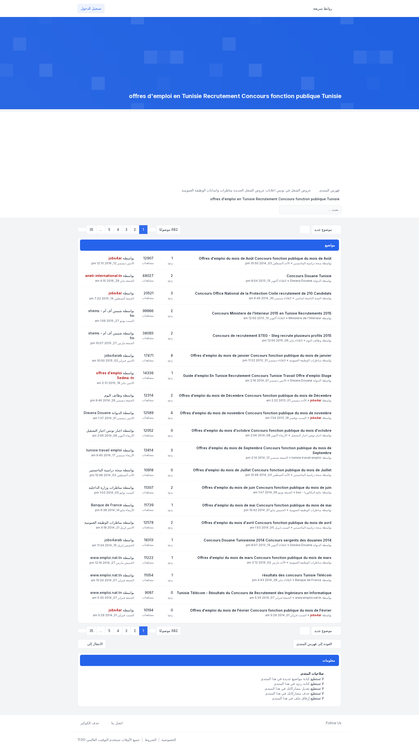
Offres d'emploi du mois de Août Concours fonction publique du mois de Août (265, 258)
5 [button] (109, 229)
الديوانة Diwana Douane (305, 281)
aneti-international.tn (103, 276)
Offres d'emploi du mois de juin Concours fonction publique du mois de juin (266, 487)
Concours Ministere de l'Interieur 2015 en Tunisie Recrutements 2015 (271, 313)
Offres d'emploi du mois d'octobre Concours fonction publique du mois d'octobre (261, 430)
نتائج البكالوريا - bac (308, 492)
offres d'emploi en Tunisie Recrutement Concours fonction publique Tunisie (235, 96)
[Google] (311, 723)
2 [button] (135, 229)
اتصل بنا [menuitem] (117, 723)
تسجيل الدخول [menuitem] (91, 8)
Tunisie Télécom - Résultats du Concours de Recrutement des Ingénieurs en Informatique (254, 593)
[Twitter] (319, 723)
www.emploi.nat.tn (106, 558)
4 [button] (118, 229)
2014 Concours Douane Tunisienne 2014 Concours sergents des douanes (267, 540)
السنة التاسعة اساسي (308, 298)
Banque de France (106, 505)
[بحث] (293, 210)
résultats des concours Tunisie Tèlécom (296, 575)
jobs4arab (113, 355)
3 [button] (126, 229)
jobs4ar (115, 258)
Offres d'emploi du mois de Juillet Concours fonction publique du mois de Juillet (262, 470)
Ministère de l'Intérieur (305, 318)
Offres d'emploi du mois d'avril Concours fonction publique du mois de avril (266, 523)
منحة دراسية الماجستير (307, 263)
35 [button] (91, 229)
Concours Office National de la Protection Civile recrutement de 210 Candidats (263, 293)
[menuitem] (324, 8)
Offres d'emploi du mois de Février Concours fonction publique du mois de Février (260, 610)
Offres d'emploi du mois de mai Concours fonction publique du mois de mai (266, 505)
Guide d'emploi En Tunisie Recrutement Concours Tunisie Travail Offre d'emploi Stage (257, 376)
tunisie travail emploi (306, 457)
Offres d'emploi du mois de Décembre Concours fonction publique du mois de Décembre (255, 395)
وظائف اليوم (313, 340)
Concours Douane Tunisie (309, 276)
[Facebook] (322, 723)
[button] (82, 229)
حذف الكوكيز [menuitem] (90, 723)
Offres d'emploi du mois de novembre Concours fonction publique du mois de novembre (255, 413)
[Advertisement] (209, 146)
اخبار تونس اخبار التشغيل (306, 435)
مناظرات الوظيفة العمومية (305, 360)
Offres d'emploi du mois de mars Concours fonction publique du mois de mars (264, 558)
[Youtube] (315, 723)
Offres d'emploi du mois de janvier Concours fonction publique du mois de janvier (261, 355)
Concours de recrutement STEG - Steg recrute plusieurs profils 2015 (272, 335)
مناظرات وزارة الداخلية (105, 487)
